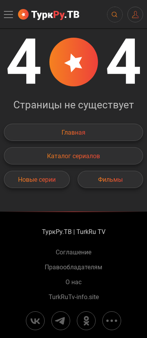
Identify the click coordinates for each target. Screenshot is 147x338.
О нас (73, 282)
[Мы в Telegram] (60, 320)
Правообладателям (73, 267)
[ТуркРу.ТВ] (48, 14)
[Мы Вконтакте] (35, 320)
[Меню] (9, 14)
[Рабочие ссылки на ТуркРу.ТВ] (111, 320)
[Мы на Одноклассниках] (86, 320)
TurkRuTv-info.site (74, 297)
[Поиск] (114, 14)
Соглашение (73, 252)
